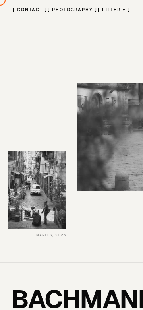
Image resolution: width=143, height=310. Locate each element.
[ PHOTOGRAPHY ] (73, 9)
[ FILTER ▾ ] (114, 9)
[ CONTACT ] (30, 9)
